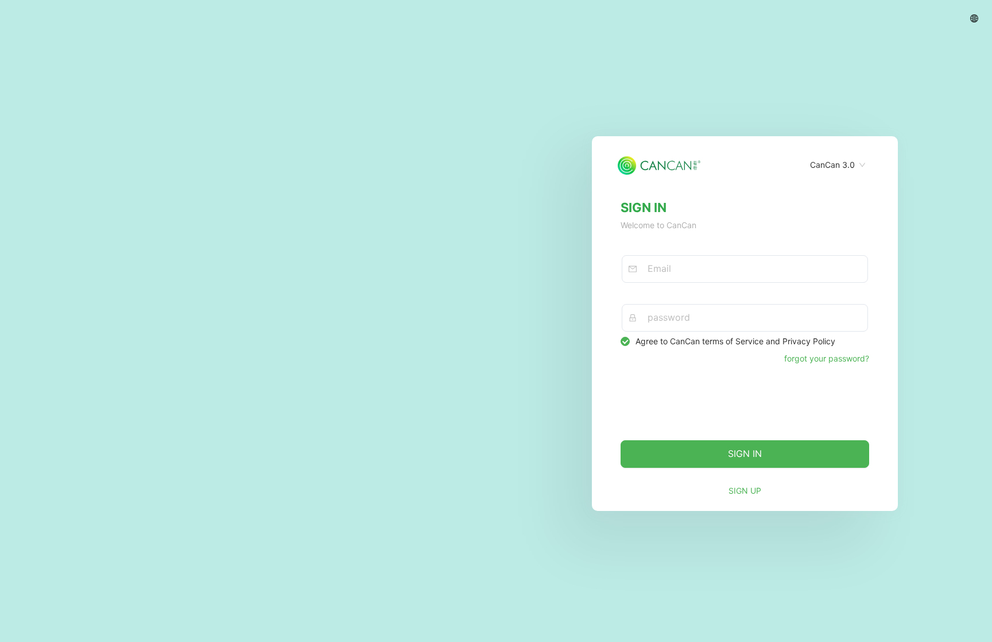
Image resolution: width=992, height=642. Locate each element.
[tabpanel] (745, 284)
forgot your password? (826, 358)
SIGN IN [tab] (643, 207)
